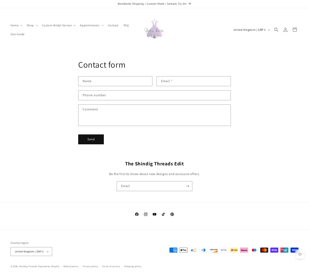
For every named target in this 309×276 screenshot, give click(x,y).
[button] (16, 25)
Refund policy (70, 266)
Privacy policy (90, 266)
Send (91, 139)
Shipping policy (132, 266)
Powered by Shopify (48, 266)
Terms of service (111, 266)
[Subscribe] (187, 186)
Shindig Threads (28, 266)
